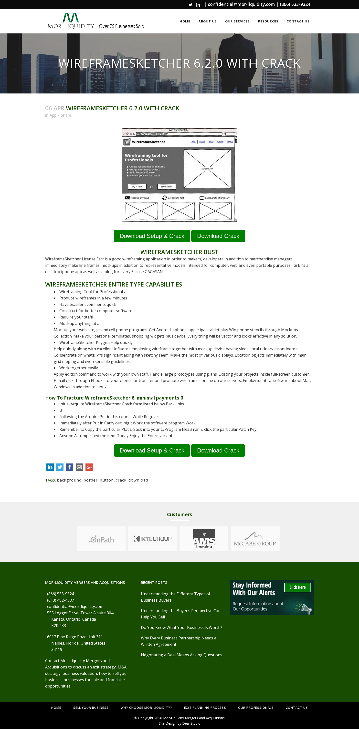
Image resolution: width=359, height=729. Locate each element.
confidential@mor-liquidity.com (241, 4)
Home (56, 707)
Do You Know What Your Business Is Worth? (181, 627)
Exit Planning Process (205, 707)
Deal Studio (191, 723)
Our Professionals (256, 707)
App (53, 115)
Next (284, 539)
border (91, 480)
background (69, 480)
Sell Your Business (91, 707)
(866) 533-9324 (295, 4)
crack (121, 480)
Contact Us (297, 707)
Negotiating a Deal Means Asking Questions (181, 654)
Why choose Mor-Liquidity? (146, 707)
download (138, 480)
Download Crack (218, 236)
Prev (72, 539)
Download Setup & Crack (152, 236)
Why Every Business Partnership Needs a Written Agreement (178, 641)
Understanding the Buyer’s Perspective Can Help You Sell (181, 614)
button (107, 480)
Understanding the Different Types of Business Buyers (175, 597)
